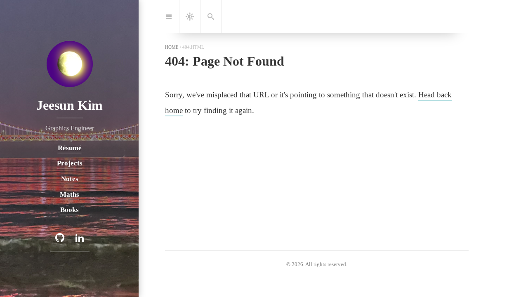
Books (69, 210)
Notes (69, 178)
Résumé (69, 147)
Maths (69, 194)
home (172, 47)
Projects (69, 163)
